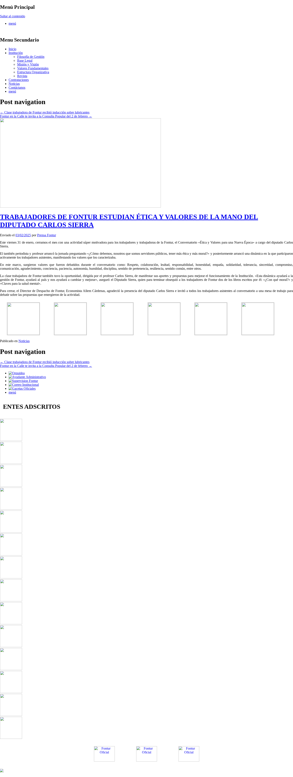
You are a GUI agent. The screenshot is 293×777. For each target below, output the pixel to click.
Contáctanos (17, 87)
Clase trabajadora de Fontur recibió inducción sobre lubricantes (44, 112)
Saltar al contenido (12, 16)
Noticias (14, 83)
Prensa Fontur (46, 235)
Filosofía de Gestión (30, 56)
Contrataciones (19, 80)
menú (12, 23)
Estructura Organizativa (33, 72)
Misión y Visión (28, 64)
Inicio (12, 49)
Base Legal (24, 60)
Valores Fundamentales (32, 68)
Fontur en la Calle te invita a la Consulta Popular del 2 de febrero (46, 116)
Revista (22, 76)
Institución (16, 53)
